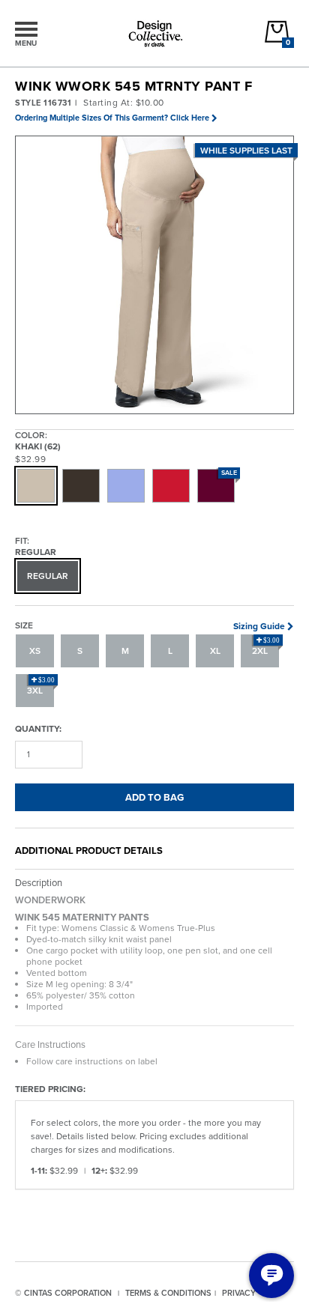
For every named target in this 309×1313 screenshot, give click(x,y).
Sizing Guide (259, 626)
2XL (266, 647)
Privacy (239, 1293)
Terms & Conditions (168, 1293)
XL (215, 651)
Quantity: (38, 728)
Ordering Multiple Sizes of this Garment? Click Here (112, 118)
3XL (41, 686)
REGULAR (47, 576)
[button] (155, 275)
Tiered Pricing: (50, 1088)
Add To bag (154, 797)
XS (34, 651)
